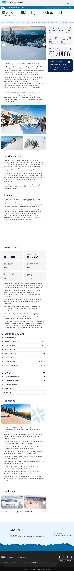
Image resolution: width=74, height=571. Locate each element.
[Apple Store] (69, 560)
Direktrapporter (35, 22)
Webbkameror (25, 22)
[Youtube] (59, 557)
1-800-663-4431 (58, 533)
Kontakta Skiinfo (13, 557)
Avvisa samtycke (44, 562)
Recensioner (46, 22)
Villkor (19, 562)
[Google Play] (62, 560)
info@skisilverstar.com (62, 535)
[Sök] (61, 8)
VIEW (20, 511)
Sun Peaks (46, 19)
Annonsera (23, 557)
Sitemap (24, 562)
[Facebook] (71, 557)
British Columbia (12, 19)
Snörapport (11, 7)
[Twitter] (63, 557)
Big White (38, 19)
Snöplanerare (63, 22)
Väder (17, 22)
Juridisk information (4, 562)
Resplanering (20, 7)
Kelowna (22, 19)
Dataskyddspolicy (13, 562)
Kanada (64, 64)
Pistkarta (54, 22)
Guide (3, 22)
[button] (24, 231)
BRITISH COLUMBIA (8, 16)
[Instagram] (67, 557)
